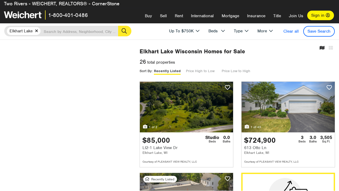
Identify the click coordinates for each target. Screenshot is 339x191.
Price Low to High (236, 71)
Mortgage (230, 16)
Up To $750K (181, 31)
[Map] (322, 48)
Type (238, 31)
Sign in (318, 15)
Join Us (296, 16)
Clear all (291, 31)
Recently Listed (167, 71)
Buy (148, 16)
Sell (163, 16)
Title (277, 16)
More (262, 31)
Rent (179, 16)
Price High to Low (200, 71)
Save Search (319, 31)
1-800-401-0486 (68, 15)
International (202, 16)
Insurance (256, 16)
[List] (331, 48)
